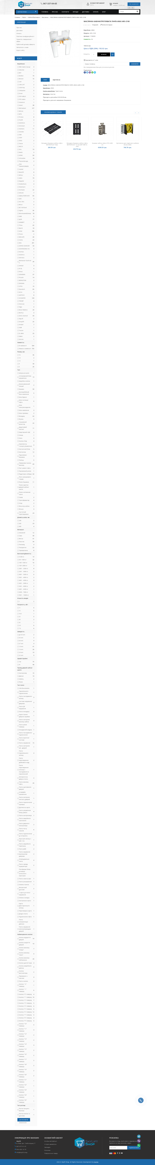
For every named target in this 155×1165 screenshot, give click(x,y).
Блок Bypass (23, 397)
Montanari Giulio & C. (25, 262)
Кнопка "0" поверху (25, 994)
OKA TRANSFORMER (24, 165)
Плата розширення (25, 881)
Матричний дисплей (23, 888)
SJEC (20, 199)
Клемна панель (24, 884)
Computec (22, 90)
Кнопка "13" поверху (23, 1040)
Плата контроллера (25, 815)
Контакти (65, 12)
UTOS (20, 286)
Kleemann (22, 187)
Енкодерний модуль (25, 730)
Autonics (21, 254)
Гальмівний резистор (23, 423)
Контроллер (23, 673)
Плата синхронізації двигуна (23, 922)
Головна (45, 12)
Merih (21, 228)
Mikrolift (21, 237)
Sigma (21, 210)
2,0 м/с (21, 652)
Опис (45, 80)
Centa (21, 240)
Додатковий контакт (23, 428)
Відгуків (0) (56, 80)
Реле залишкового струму (25, 478)
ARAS (20, 178)
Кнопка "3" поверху (25, 1003)
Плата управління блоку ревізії (25, 811)
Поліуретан (22, 547)
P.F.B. (20, 268)
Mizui (21, 204)
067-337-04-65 (50, 3)
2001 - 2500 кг (23, 568)
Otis (20, 149)
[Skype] (95, 72)
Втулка (21, 419)
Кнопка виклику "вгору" (24, 949)
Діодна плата (23, 914)
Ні (19, 664)
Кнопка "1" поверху (25, 997)
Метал (21, 538)
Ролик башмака (24, 482)
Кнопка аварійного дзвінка (25, 967)
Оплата (95, 12)
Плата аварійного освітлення (25, 819)
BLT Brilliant (23, 207)
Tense (21, 143)
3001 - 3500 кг (23, 574)
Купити (103, 54)
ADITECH (21, 295)
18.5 (20, 613)
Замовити (134, 64)
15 (19, 611)
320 (20, 523)
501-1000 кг (22, 560)
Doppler (21, 181)
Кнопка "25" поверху (23, 1101)
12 (19, 361)
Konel (21, 105)
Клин (20, 438)
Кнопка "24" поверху (23, 1096)
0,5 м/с (21, 637)
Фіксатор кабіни (24, 506)
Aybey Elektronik (24, 196)
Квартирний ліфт (24, 432)
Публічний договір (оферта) (26, 44)
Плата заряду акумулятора (23, 865)
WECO (21, 146)
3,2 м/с (21, 655)
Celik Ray (22, 87)
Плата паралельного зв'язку (23, 753)
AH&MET (21, 222)
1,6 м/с (21, 649)
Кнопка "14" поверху (23, 1045)
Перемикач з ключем (23, 977)
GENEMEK (22, 274)
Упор (20, 503)
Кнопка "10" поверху (23, 1025)
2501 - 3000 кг (23, 571)
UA (129, 8)
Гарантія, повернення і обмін (24, 40)
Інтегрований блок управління (25, 377)
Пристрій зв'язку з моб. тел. (25, 840)
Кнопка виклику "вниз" (24, 954)
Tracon (21, 330)
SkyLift (21, 319)
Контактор (22, 452)
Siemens (21, 129)
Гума (20, 536)
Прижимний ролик (25, 471)
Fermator (22, 190)
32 (19, 622)
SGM (20, 327)
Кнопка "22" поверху (23, 1086)
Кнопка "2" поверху (25, 1000)
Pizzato (21, 277)
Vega (20, 307)
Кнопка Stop (23, 441)
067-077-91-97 (21, 1146)
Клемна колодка (24, 898)
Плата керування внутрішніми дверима (24, 854)
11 (19, 608)
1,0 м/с (21, 646)
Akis (20, 243)
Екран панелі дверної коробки (24, 715)
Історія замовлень (50, 1144)
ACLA (20, 292)
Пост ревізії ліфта (25, 468)
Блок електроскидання (24, 406)
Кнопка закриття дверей (24, 944)
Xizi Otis (21, 201)
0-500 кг (21, 557)
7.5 (20, 628)
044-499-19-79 (21, 1149)
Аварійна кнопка (24, 381)
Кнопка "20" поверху (23, 1076)
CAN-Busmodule (24, 688)
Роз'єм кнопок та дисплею (24, 1115)
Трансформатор (24, 500)
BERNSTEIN (22, 280)
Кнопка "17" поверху (23, 1060)
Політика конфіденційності (25, 36)
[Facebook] (85, 72)
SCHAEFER (22, 298)
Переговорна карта (25, 911)
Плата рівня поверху (23, 726)
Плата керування (24, 743)
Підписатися (134, 1147)
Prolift (21, 120)
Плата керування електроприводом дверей (25, 929)
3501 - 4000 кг (23, 577)
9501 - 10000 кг (24, 595)
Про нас (55, 12)
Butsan (21, 79)
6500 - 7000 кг (23, 592)
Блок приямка (23, 413)
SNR (20, 135)
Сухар (21, 497)
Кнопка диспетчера (25, 963)
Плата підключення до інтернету (25, 835)
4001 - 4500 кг (23, 580)
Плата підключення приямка (25, 803)
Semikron (22, 123)
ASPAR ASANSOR (24, 246)
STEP (20, 137)
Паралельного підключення (23, 692)
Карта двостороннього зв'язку (24, 906)
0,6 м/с (21, 640)
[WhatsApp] (92, 72)
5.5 (20, 625)
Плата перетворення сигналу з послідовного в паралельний (24, 770)
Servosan (22, 126)
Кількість (87, 54)
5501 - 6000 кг (23, 586)
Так (20, 661)
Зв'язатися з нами (22, 47)
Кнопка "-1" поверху (23, 990)
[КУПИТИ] (56, 128)
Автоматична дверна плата (23, 778)
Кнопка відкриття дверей (24, 938)
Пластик (21, 541)
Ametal (21, 265)
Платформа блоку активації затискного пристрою (24, 872)
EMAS (21, 336)
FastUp (96, 1162)
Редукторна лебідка (25, 474)
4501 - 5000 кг (23, 583)
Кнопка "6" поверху (25, 1012)
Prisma (21, 117)
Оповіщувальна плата (24, 860)
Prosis (21, 234)
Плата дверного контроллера (24, 824)
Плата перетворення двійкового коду (24, 760)
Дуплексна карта (24, 807)
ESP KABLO (22, 96)
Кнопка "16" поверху (23, 1055)
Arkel (20, 231)
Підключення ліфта (25, 917)
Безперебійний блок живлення (24, 393)
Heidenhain (22, 184)
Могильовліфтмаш (25, 213)
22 (19, 616)
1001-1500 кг (23, 562)
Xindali (21, 324)
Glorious (21, 257)
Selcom (21, 193)
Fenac (21, 271)
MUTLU (21, 313)
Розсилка (47, 1150)
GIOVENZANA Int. (24, 249)
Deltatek (21, 283)
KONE (21, 155)
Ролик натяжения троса (24, 493)
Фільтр (21, 509)
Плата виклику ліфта (24, 783)
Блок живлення (24, 410)
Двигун (21, 676)
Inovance (22, 102)
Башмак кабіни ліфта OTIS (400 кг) (102, 144)
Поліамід (22, 544)
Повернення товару (51, 1153)
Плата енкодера (24, 711)
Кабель (21, 679)
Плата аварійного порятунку (25, 845)
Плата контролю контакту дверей (24, 798)
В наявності (23, 345)
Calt (20, 81)
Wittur (21, 175)
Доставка (85, 12)
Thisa (20, 225)
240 (20, 520)
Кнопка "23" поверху (23, 1091)
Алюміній (22, 533)
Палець (21, 460)
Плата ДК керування (22, 707)
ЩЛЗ (20, 219)
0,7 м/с (21, 643)
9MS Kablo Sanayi (24, 67)
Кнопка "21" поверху (23, 1081)
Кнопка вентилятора (23, 972)
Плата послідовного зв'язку (25, 697)
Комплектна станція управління (25, 445)
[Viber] (90, 72)
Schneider (22, 158)
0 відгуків (95, 25)
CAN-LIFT (22, 84)
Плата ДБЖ (22, 849)
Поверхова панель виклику (25, 464)
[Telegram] (87, 72)
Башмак (21, 389)
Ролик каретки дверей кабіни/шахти (24, 487)
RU (133, 8)
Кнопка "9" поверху (25, 1021)
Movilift (21, 172)
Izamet (21, 169)
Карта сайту (20, 50)
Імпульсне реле (24, 373)
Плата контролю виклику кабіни (24, 721)
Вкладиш (22, 416)
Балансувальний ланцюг (24, 385)
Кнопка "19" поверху (23, 1071)
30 (19, 619)
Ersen (21, 93)
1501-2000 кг (23, 565)
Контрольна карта (25, 900)
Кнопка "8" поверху (25, 1018)
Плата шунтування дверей (25, 788)
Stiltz (20, 140)
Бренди (75, 12)
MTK (20, 114)
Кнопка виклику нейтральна (24, 959)
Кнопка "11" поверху (23, 1030)
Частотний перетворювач (24, 513)
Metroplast (22, 108)
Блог (104, 12)
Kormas (21, 252)
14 (19, 358)
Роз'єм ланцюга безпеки (24, 1110)
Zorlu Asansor (23, 316)
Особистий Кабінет (50, 1141)
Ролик (21, 682)
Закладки (47, 1147)
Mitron (21, 111)
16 (19, 355)
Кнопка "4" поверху (25, 1006)
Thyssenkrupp (23, 161)
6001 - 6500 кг (23, 589)
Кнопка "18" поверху (23, 1065)
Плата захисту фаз (25, 879)
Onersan (21, 304)
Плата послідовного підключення (25, 734)
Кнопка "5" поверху (25, 1009)
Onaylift (21, 321)
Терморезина (23, 550)
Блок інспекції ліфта (23, 401)
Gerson (21, 339)
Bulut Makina (23, 310)
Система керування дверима (25, 702)
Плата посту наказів (23, 830)
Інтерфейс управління (22, 793)
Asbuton (21, 70)
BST (20, 73)
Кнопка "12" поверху (23, 1035)
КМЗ (20, 216)
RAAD (20, 152)
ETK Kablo (22, 99)
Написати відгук (107, 25)
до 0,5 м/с (22, 635)
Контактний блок (24, 449)
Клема (21, 435)
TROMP (21, 301)
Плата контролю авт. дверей (24, 747)
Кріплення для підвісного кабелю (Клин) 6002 (127, 144)
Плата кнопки (23, 981)
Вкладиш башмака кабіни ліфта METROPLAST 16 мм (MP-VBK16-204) (77, 144)
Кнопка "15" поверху (23, 1050)
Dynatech (22, 289)
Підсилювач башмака (23, 456)
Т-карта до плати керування (24, 894)
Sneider (21, 132)
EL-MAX (21, 333)
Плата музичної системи (24, 739)
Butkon (21, 76)
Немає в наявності (25, 348)
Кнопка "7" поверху (25, 1015)
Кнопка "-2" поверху (23, 985)
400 (20, 526)
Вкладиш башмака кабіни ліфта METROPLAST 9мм (52, 144)
